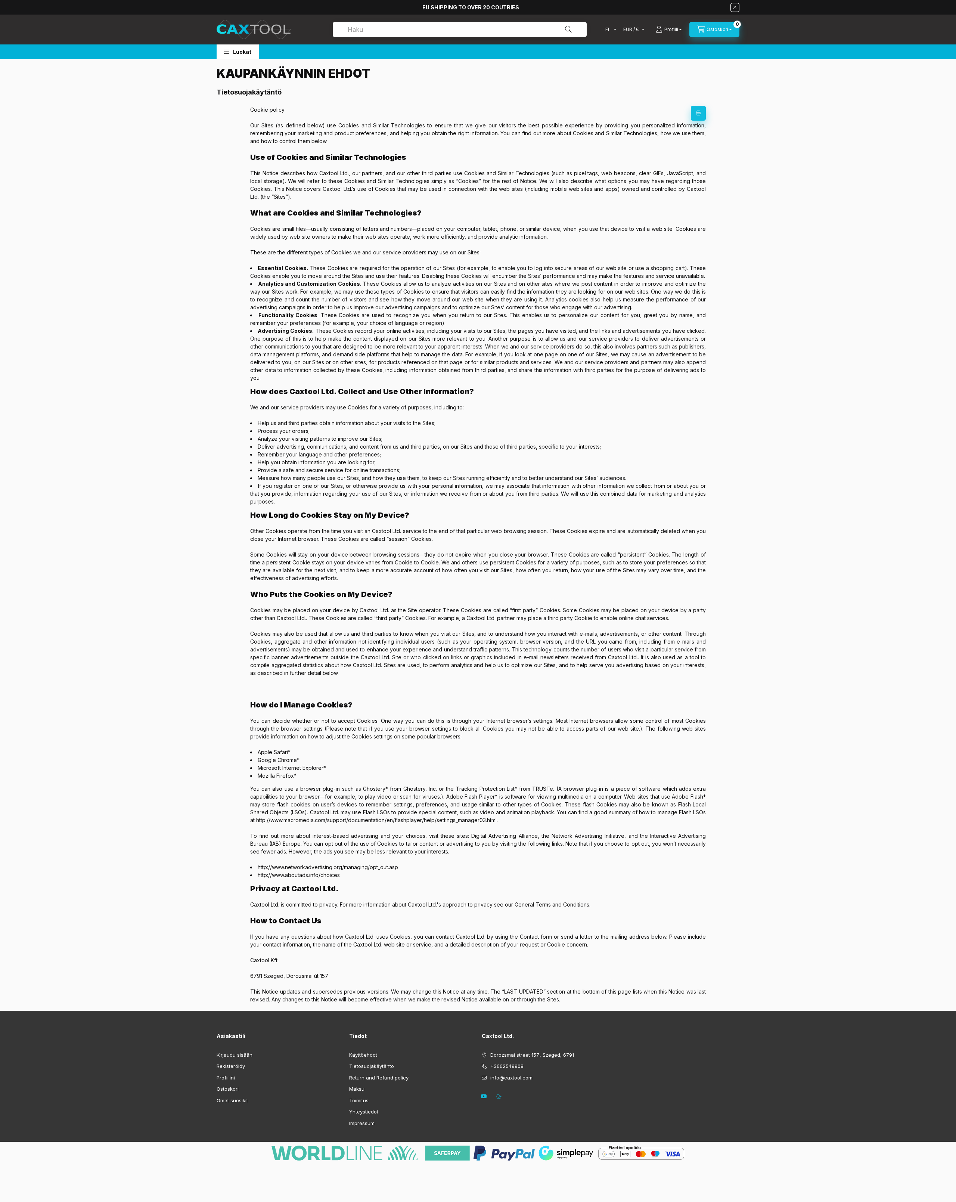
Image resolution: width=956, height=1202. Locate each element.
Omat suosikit (232, 1100)
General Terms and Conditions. (552, 904)
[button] (238, 51)
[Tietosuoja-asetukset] (498, 1096)
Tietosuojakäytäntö (371, 1066)
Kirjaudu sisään (234, 1055)
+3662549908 (507, 1066)
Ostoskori (228, 1089)
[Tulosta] (698, 113)
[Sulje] (734, 7)
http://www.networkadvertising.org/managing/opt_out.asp (328, 867)
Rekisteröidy (231, 1066)
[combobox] (460, 29)
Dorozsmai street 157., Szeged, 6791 (532, 1055)
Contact (529, 936)
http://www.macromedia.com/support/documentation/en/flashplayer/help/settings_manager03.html (376, 820)
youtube (484, 1096)
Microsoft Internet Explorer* (292, 768)
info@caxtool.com (511, 1078)
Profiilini (226, 1078)
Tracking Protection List (485, 789)
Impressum (362, 1123)
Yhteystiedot (363, 1112)
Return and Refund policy (379, 1078)
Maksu (356, 1089)
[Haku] (568, 29)
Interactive (663, 836)
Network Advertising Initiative (588, 836)
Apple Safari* (274, 752)
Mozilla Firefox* (277, 775)
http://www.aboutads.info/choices (299, 875)
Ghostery (374, 789)
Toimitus (359, 1100)
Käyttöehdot (363, 1055)
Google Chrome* (278, 760)
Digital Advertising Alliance (504, 836)
